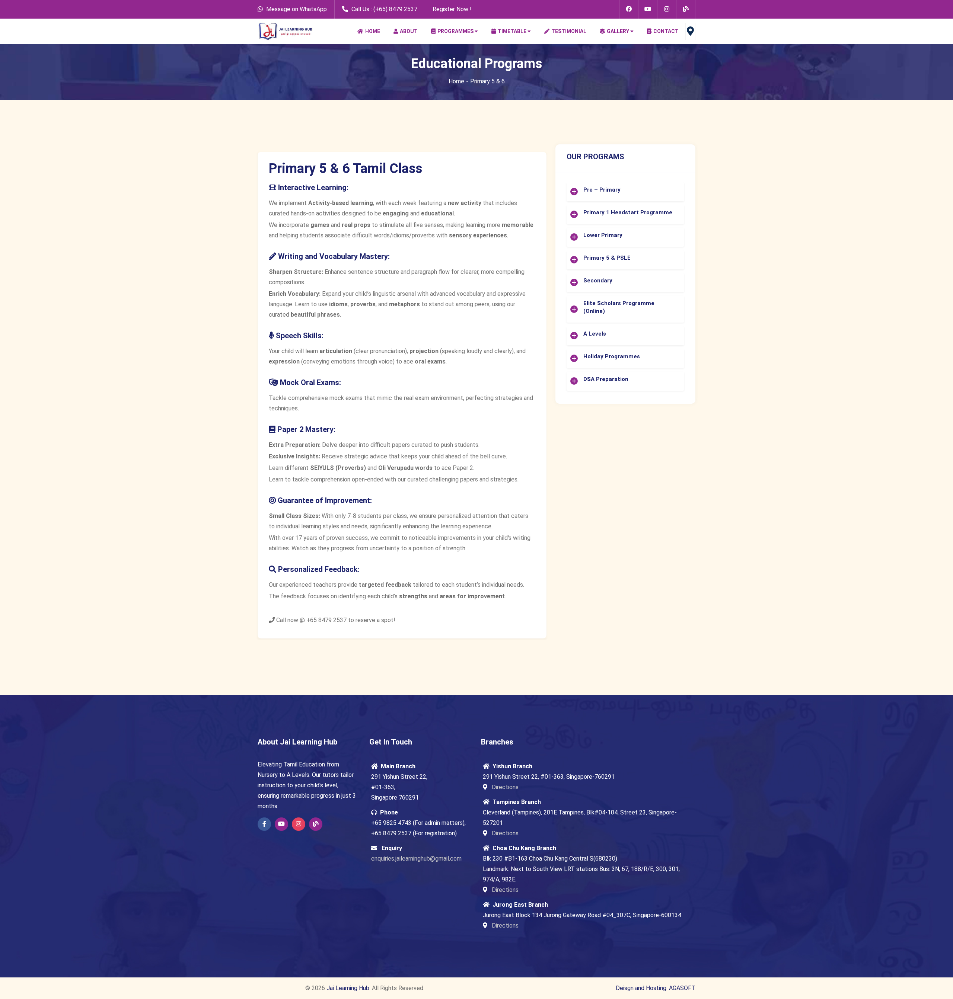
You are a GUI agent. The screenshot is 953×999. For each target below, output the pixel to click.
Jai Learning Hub (347, 988)
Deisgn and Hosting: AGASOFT (655, 988)
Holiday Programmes (611, 356)
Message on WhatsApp (296, 9)
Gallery (618, 31)
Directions (504, 787)
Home (372, 31)
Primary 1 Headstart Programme (627, 212)
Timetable (512, 31)
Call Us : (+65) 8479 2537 (383, 9)
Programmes (455, 31)
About (409, 31)
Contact (666, 31)
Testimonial (568, 31)
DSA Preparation (605, 379)
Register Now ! (452, 9)
